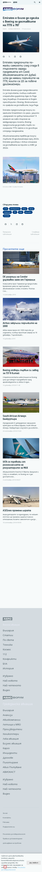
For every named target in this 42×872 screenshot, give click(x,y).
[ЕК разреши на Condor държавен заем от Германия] (21, 273)
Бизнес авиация (12, 743)
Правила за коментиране (12, 839)
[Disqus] (21, 566)
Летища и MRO (12, 724)
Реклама (6, 822)
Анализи (8, 715)
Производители (12, 729)
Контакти (7, 818)
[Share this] (4, 57)
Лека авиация (11, 738)
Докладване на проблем (12, 843)
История (8, 668)
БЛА (5, 663)
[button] (34, 2)
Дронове (8, 757)
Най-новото (10, 680)
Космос (7, 649)
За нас (5, 813)
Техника (7, 644)
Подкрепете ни (9, 827)
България (8, 630)
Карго (6, 748)
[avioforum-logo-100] (13, 9)
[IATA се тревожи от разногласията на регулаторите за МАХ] (21, 461)
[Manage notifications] (5, 867)
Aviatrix (5, 29)
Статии (8, 635)
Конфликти (9, 658)
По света (8, 640)
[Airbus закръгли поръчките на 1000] (21, 319)
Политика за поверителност (14, 834)
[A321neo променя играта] (21, 507)
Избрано (8, 675)
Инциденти (10, 752)
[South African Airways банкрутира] (21, 414)
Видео (6, 690)
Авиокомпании (11, 719)
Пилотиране (10, 762)
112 (5, 654)
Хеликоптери (11, 734)
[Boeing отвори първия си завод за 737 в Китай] (21, 368)
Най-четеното (12, 685)
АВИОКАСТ (9, 771)
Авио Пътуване (12, 767)
